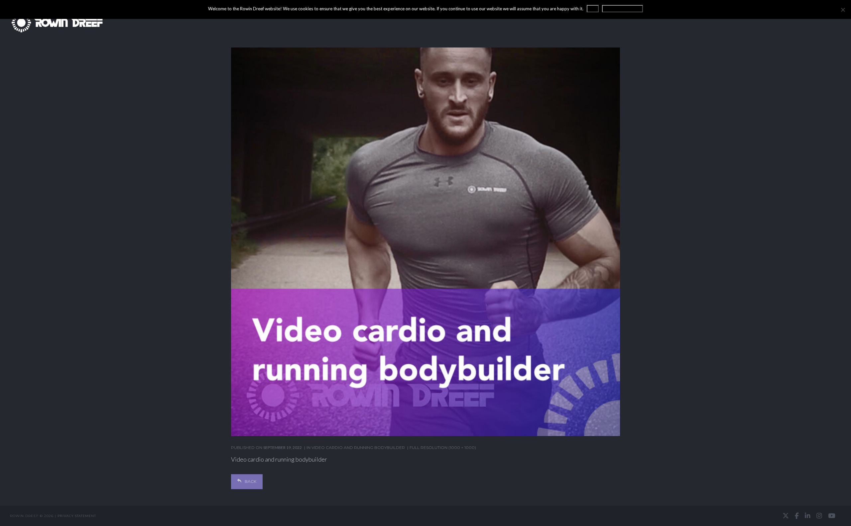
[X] (786, 516)
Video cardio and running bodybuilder (358, 447)
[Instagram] (819, 516)
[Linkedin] (807, 516)
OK (592, 8)
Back (250, 481)
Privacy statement (77, 516)
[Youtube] (831, 516)
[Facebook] (797, 516)
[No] (842, 9)
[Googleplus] (425, 516)
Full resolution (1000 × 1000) (443, 447)
